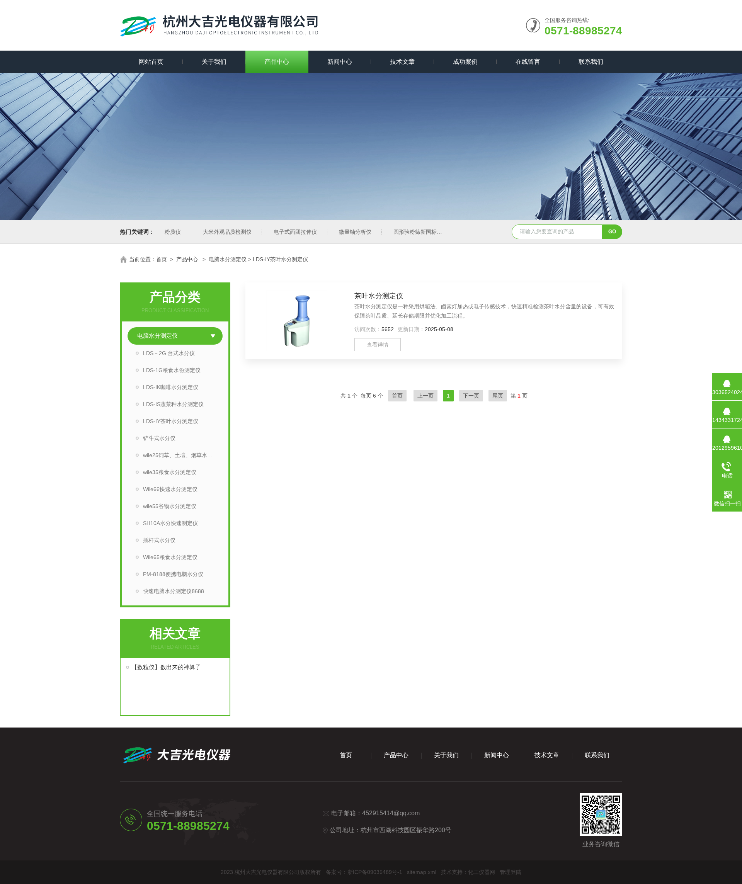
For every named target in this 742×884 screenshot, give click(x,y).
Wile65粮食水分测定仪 (170, 557)
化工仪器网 (481, 872)
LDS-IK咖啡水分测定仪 (170, 387)
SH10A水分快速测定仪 (170, 523)
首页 (161, 259)
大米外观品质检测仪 (227, 232)
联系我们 (591, 61)
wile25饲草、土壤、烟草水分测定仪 (183, 455)
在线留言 (528, 61)
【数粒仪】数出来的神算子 (166, 667)
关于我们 (214, 61)
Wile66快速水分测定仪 (170, 489)
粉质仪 (173, 232)
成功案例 (465, 61)
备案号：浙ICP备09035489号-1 (364, 872)
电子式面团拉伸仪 (295, 232)
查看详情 (377, 345)
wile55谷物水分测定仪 (169, 506)
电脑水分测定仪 (228, 259)
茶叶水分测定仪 (378, 296)
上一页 (425, 396)
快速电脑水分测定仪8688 (173, 591)
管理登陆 (510, 872)
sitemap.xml (421, 872)
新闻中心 (339, 61)
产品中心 (276, 61)
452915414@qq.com (391, 813)
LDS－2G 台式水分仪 (169, 353)
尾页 (497, 396)
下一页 (471, 396)
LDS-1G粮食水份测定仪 (172, 370)
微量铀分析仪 (355, 232)
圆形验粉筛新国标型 (417, 232)
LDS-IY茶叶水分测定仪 (170, 421)
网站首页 (151, 61)
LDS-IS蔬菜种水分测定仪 (173, 404)
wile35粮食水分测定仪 (169, 472)
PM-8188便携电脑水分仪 (173, 574)
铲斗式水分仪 (159, 438)
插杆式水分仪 (159, 540)
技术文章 (402, 61)
